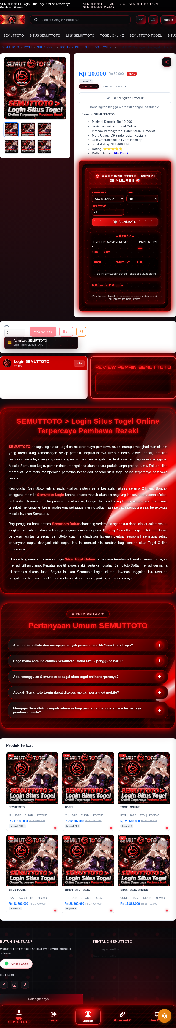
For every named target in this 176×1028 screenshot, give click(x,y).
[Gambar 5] (28, 146)
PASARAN (99, 192)
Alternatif (122, 1020)
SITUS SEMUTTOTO (45, 35)
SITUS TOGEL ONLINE (98, 47)
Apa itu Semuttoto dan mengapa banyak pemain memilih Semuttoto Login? (73, 645)
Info (79, 363)
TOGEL (28, 47)
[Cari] (36, 20)
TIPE (129, 192)
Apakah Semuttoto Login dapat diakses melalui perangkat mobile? (66, 692)
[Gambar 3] (44, 129)
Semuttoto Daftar (66, 524)
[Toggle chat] (164, 1016)
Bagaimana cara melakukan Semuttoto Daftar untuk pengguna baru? (68, 661)
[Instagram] (14, 985)
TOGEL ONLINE (112, 35)
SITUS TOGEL (46, 47)
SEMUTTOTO (92, 4)
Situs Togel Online (80, 559)
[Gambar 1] (11, 129)
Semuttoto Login (50, 495)
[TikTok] (25, 985)
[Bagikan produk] (166, 62)
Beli (66, 331)
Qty (7, 326)
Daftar (88, 1021)
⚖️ (153, 19)
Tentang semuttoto (106, 949)
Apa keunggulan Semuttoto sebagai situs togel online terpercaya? (65, 677)
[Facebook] (4, 985)
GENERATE (125, 222)
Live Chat (157, 1020)
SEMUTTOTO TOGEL (145, 35)
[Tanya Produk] (81, 332)
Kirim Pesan (19, 964)
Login (53, 1020)
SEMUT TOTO (115, 4)
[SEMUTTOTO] (12, 19)
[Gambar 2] (28, 129)
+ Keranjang (43, 331)
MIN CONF (99, 206)
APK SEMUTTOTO (19, 1020)
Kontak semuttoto (105, 956)
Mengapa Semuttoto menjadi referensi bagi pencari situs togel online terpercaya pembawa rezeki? (77, 710)
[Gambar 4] (11, 146)
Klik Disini (121, 153)
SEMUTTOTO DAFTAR (98, 7)
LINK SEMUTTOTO (80, 35)
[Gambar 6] (44, 146)
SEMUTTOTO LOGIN (143, 4)
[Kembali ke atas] (166, 1005)
